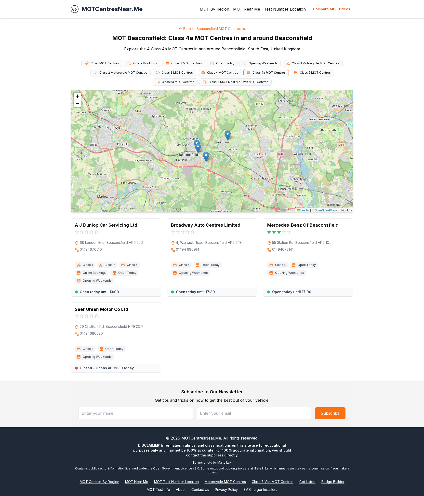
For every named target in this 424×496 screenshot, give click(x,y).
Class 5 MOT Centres (315, 72)
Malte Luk (224, 462)
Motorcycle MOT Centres (225, 482)
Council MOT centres (186, 63)
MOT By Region (214, 9)
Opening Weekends (263, 63)
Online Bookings (145, 63)
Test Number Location (285, 9)
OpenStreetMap (325, 210)
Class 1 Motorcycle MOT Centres (315, 63)
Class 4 (132, 265)
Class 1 (88, 265)
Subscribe (330, 413)
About (181, 489)
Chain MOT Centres (105, 63)
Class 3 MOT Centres (177, 72)
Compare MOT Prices (331, 9)
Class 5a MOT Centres (178, 82)
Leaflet (304, 210)
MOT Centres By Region (99, 482)
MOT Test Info (158, 489)
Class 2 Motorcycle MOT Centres (123, 72)
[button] (206, 157)
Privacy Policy (226, 489)
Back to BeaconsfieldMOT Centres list (214, 29)
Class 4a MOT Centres (269, 72)
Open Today (225, 63)
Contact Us (200, 489)
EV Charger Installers (260, 489)
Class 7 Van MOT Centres (272, 482)
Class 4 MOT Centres (222, 72)
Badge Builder (332, 482)
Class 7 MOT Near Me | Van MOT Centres (238, 82)
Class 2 (110, 265)
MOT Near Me (246, 9)
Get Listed (307, 482)
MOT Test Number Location (176, 482)
